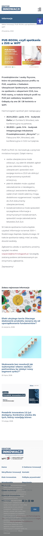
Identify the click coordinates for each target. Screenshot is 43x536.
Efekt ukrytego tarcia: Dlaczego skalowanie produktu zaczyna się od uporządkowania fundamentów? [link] (21, 321)
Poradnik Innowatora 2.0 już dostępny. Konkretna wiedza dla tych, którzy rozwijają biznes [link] (19, 415)
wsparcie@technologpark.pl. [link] (15, 254)
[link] (40, 21)
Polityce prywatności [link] (11, 531)
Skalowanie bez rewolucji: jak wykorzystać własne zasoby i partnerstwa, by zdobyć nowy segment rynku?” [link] (17, 368)
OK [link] (35, 509)
